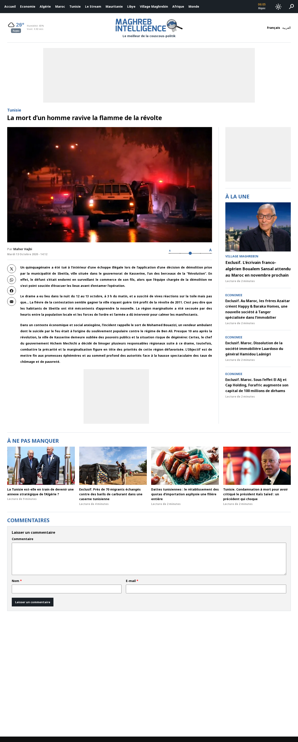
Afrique (178, 6)
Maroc (60, 6)
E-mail (132, 580)
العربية (286, 28)
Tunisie (75, 6)
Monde (193, 6)
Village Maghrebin (154, 6)
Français (273, 28)
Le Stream (93, 6)
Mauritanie (114, 6)
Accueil (10, 6)
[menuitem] (10, 6)
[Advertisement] (116, 396)
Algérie (45, 6)
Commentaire (22, 539)
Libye (131, 6)
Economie (27, 6)
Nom (17, 580)
